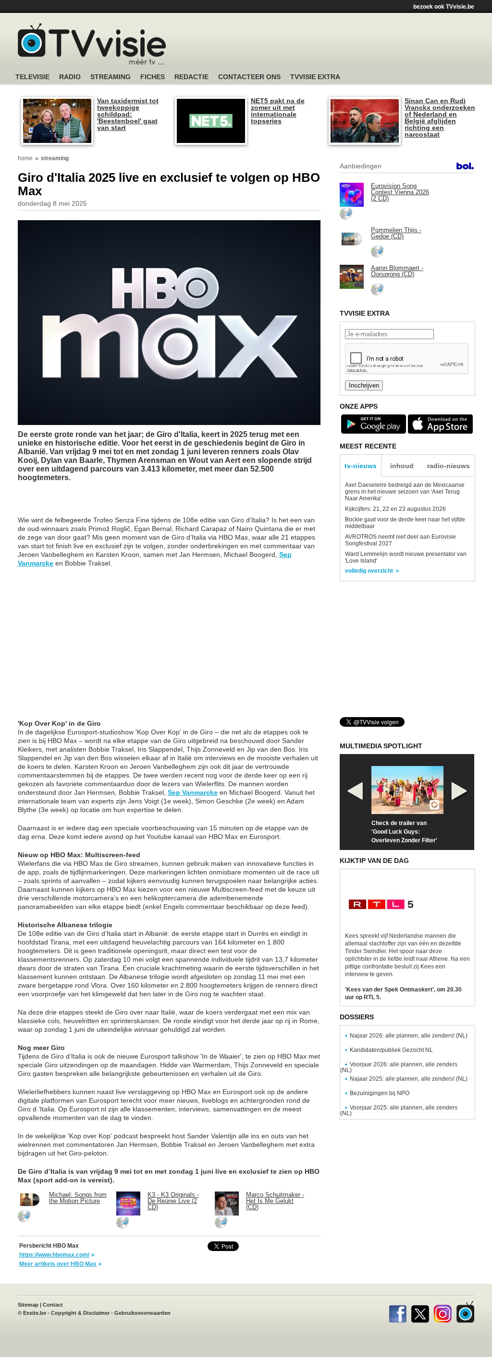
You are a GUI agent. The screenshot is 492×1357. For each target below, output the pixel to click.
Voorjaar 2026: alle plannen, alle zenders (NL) (398, 1067)
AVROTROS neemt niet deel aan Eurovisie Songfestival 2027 (400, 540)
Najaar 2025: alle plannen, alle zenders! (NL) (408, 1078)
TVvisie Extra (315, 77)
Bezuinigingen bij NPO (379, 1093)
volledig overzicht (369, 570)
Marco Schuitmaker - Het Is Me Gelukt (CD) (275, 1201)
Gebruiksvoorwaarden (142, 1313)
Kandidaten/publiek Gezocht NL (391, 1050)
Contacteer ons (249, 77)
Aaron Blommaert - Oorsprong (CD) (397, 271)
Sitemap (28, 1305)
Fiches (152, 77)
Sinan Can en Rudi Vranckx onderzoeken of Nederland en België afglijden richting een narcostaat (440, 117)
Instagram (443, 1312)
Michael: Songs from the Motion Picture (78, 1197)
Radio (70, 77)
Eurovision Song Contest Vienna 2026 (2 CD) (400, 192)
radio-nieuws (448, 466)
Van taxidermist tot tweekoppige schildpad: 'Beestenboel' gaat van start (128, 114)
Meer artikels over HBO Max (58, 1264)
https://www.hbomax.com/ (54, 1254)
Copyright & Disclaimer (80, 1313)
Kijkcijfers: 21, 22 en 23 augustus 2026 (395, 509)
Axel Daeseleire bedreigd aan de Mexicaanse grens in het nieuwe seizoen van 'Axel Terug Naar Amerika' (405, 492)
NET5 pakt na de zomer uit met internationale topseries (278, 110)
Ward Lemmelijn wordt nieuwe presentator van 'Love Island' (406, 557)
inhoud (402, 466)
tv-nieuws (360, 466)
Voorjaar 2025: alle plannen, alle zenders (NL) (398, 1110)
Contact (53, 1305)
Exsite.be (34, 1313)
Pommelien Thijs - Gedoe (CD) (396, 233)
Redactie (191, 77)
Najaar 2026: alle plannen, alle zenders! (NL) (408, 1035)
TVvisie (465, 1312)
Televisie (32, 77)
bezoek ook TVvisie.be (443, 6)
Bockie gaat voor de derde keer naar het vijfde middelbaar (405, 523)
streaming (55, 158)
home (25, 158)
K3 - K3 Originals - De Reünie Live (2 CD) (173, 1201)
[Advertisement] (337, 46)
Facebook (397, 1312)
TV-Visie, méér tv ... (92, 44)
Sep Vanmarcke (193, 792)
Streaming (110, 77)
